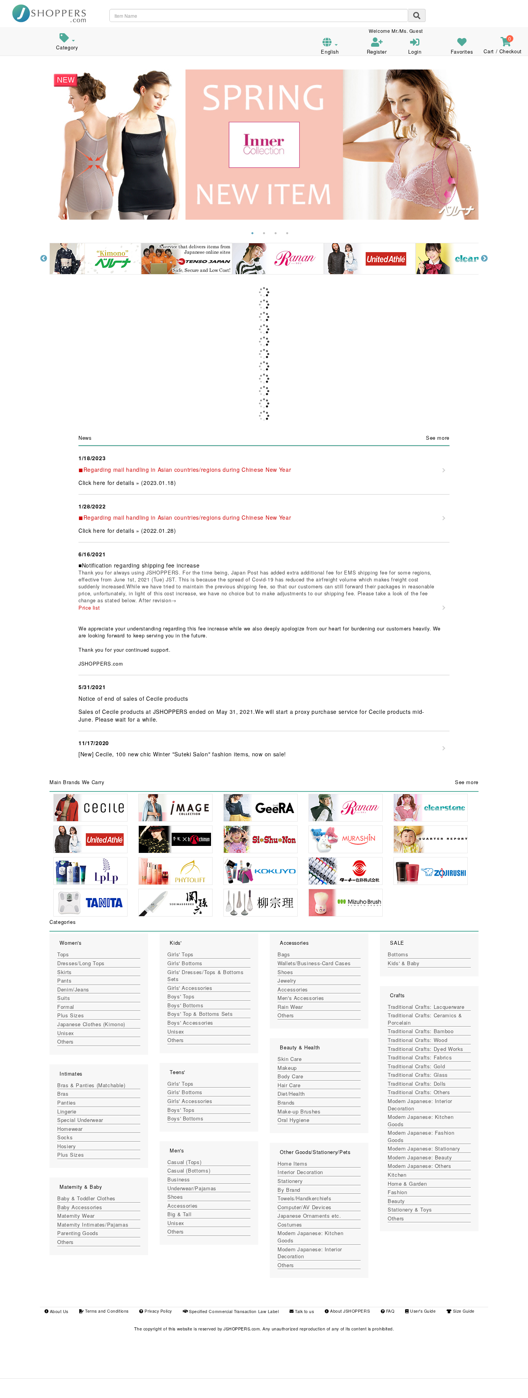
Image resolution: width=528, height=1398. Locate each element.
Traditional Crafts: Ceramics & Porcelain (425, 1019)
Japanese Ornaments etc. (309, 1215)
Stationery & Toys (410, 1209)
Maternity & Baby (81, 1186)
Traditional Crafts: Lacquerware (426, 1006)
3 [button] (275, 233)
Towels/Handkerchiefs (305, 1198)
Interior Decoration (300, 1172)
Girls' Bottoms (185, 963)
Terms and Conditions (106, 1311)
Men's (177, 1150)
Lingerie (67, 1111)
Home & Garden (407, 1183)
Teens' (177, 1072)
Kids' (175, 942)
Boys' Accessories (190, 1022)
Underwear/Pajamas (191, 1188)
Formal (65, 1006)
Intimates (71, 1073)
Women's (70, 942)
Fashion (397, 1192)
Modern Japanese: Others (419, 1165)
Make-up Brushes (299, 1111)
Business (178, 1179)
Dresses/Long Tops (81, 963)
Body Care (290, 1076)
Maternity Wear (76, 1215)
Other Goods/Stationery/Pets (315, 1152)
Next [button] (484, 259)
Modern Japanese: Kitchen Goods (310, 1236)
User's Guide (422, 1311)
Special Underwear (80, 1119)
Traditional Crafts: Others (419, 1092)
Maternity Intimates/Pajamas (92, 1224)
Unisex (65, 1033)
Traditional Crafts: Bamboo (421, 1031)
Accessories (182, 1205)
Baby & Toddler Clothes (86, 1198)
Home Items (292, 1163)
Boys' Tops (180, 996)
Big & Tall (179, 1214)
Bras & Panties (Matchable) (91, 1085)
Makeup (287, 1067)
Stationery (290, 1180)
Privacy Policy (157, 1311)
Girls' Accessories (189, 987)
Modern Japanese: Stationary (424, 1148)
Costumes (290, 1224)
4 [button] (287, 233)
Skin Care (290, 1058)
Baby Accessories (79, 1207)
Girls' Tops (180, 954)
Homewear (70, 1128)
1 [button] (252, 233)
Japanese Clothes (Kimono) (91, 1024)
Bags (284, 954)
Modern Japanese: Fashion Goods (421, 1136)
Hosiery (66, 1146)
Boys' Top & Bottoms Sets (200, 1013)
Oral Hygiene (294, 1119)
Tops (63, 954)
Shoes (175, 1196)
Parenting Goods (78, 1233)
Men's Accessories (301, 997)
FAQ (389, 1311)
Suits (63, 997)
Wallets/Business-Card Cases (314, 963)
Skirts (64, 972)
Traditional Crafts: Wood (417, 1040)
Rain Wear (290, 1006)
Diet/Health (291, 1093)
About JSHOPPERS (349, 1311)
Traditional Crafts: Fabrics (420, 1057)
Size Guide (463, 1311)
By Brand (289, 1189)
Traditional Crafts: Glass (418, 1074)
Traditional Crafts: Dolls (417, 1083)
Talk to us (304, 1311)
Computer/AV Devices (305, 1207)
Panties (66, 1102)
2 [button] (264, 233)
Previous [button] (44, 259)
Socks (65, 1137)
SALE (397, 942)
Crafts (397, 995)
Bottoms (398, 954)
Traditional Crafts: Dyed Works (425, 1048)
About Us (58, 1311)
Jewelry (287, 980)
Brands (286, 1102)
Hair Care (289, 1085)
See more (438, 437)
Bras (63, 1093)
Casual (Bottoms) (188, 1170)
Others (65, 1041)
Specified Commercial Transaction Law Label (233, 1311)
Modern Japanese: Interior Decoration (310, 1252)
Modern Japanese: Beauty (420, 1157)
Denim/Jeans (73, 989)
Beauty (396, 1201)
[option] (264, 144)
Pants (64, 980)
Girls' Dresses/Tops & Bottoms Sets (205, 975)
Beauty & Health (300, 1047)
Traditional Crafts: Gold (416, 1066)
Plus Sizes (70, 1015)
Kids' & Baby (404, 963)
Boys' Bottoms (185, 1005)
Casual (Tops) (184, 1162)
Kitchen (397, 1174)
